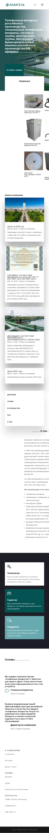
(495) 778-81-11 (10, 812)
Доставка (8, 760)
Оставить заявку (14, 70)
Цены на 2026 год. (15, 226)
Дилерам (11, 395)
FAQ (9, 415)
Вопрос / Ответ (11, 767)
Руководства (13, 408)
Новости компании (27, 229)
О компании (9, 754)
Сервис (10, 401)
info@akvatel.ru (10, 806)
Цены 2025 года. (15, 371)
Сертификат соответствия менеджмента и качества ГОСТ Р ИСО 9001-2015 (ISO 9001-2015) (22, 277)
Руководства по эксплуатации (16, 789)
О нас (9, 422)
